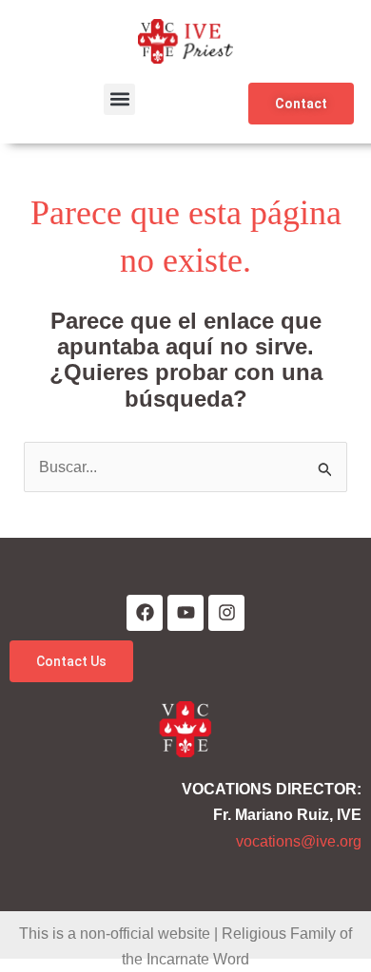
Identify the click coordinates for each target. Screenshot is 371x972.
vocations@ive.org (298, 841)
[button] (119, 99)
